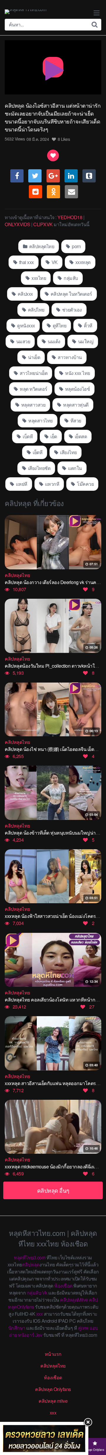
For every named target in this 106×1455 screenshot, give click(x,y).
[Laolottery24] (44, 1438)
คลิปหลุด (30, 1264)
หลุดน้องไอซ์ (77, 388)
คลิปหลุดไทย (41, 246)
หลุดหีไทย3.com (29, 1257)
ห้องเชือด (63, 1285)
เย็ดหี (37, 452)
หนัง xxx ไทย (77, 373)
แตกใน (74, 468)
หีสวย (75, 420)
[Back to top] (95, 1427)
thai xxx (26, 262)
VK (54, 262)
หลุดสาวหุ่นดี (75, 404)
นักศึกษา (16, 1327)
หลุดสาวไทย (40, 420)
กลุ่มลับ (70, 278)
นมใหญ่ (85, 341)
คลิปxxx (24, 293)
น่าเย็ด (33, 357)
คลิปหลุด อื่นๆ (53, 1190)
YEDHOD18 (69, 217)
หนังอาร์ (26, 1335)
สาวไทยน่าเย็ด (33, 373)
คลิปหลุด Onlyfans (53, 1389)
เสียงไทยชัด (38, 468)
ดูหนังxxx (25, 325)
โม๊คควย (85, 484)
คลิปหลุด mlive (53, 1401)
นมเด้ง (53, 341)
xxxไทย (38, 278)
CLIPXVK (43, 224)
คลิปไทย (35, 309)
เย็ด (53, 436)
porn (76, 246)
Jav (38, 1335)
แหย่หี (21, 484)
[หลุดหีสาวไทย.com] (25, 11)
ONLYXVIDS (17, 224)
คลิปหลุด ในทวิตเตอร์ (70, 293)
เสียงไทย (68, 452)
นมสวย (22, 341)
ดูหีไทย (59, 325)
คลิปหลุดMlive (74, 1299)
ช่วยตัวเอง (71, 309)
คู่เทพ (83, 1327)
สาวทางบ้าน (69, 357)
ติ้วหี (87, 325)
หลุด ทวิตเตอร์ (33, 388)
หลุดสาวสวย (32, 404)
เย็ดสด (80, 436)
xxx (39, 1313)
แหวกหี (51, 484)
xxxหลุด (82, 262)
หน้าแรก (53, 1354)
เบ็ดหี (27, 436)
